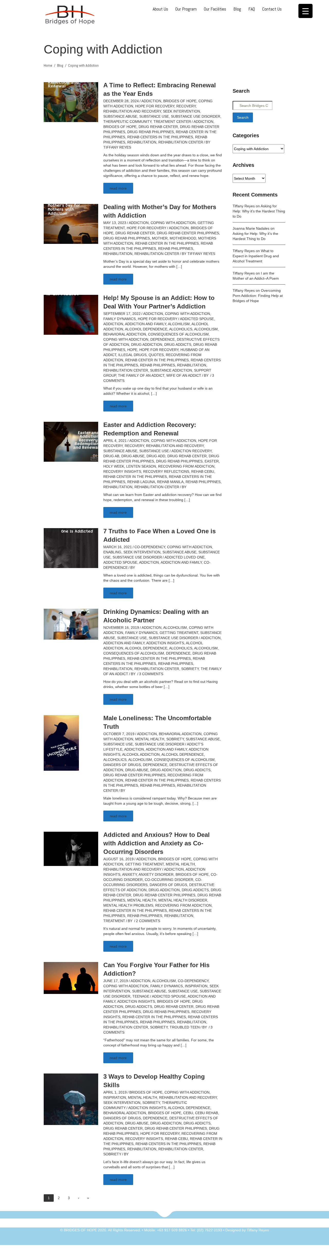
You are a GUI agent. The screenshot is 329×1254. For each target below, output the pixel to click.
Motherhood (183, 238)
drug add (156, 456)
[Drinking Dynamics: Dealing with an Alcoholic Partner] (71, 624)
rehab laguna (141, 482)
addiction (203, 121)
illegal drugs (132, 355)
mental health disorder (182, 900)
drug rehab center (158, 127)
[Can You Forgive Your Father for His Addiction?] (71, 978)
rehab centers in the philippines (160, 137)
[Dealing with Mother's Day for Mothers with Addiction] (71, 223)
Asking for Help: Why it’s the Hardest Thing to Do (259, 211)
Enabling (112, 552)
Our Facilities (215, 9)
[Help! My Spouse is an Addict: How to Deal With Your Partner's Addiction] (71, 314)
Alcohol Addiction (141, 754)
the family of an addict (141, 375)
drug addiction (146, 344)
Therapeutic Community (127, 121)
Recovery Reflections (166, 471)
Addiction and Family (145, 324)
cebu (188, 1113)
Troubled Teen (185, 1027)
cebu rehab (206, 1113)
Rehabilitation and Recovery (132, 111)
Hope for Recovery (154, 106)
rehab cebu (202, 471)
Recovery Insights (122, 471)
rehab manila (170, 482)
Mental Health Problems (128, 905)
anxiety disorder (156, 874)
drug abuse (132, 456)
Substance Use (154, 116)
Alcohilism (179, 324)
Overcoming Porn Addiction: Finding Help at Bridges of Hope (258, 295)
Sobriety (190, 669)
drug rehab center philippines (188, 233)
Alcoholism (206, 329)
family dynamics (119, 319)
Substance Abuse (120, 116)
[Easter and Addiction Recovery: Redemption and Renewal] (71, 441)
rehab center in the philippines (167, 243)
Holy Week (113, 466)
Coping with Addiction (173, 223)
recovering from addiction (186, 466)
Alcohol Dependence (146, 329)
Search (243, 117)
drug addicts (177, 344)
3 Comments (151, 674)
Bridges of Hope (179, 101)
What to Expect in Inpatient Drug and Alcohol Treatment (256, 256)
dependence (162, 339)
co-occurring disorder (169, 880)
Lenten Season (141, 466)
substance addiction (171, 370)
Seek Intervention (181, 111)
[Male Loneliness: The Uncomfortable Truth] (61, 743)
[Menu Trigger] (305, 11)
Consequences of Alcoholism (178, 334)
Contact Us (272, 9)
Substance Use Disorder (195, 116)
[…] (179, 266)
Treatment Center (172, 121)
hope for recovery (158, 350)
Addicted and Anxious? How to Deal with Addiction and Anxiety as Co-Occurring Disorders (156, 843)
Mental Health (149, 739)
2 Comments (148, 921)
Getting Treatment (179, 633)
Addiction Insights (165, 643)
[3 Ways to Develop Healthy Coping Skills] (71, 1099)
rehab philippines (175, 248)
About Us (160, 9)
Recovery (186, 106)
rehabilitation (141, 142)
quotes (156, 355)
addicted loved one (184, 557)
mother (160, 238)
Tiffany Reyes (117, 147)
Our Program (186, 9)
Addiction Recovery (191, 451)
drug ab (111, 456)
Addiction (151, 101)
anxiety (129, 874)
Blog (237, 9)
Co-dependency (149, 547)
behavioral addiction (124, 334)
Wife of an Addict (183, 375)
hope (132, 350)
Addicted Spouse (197, 319)
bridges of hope (119, 127)
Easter (212, 461)
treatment (114, 921)
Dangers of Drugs (122, 765)
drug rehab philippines (150, 132)
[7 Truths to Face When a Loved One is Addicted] (71, 548)
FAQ (251, 9)
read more (118, 188)
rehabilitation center (180, 142)
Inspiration (196, 986)
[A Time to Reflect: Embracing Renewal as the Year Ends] (71, 102)
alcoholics (180, 329)
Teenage (140, 996)
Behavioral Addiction (180, 734)
